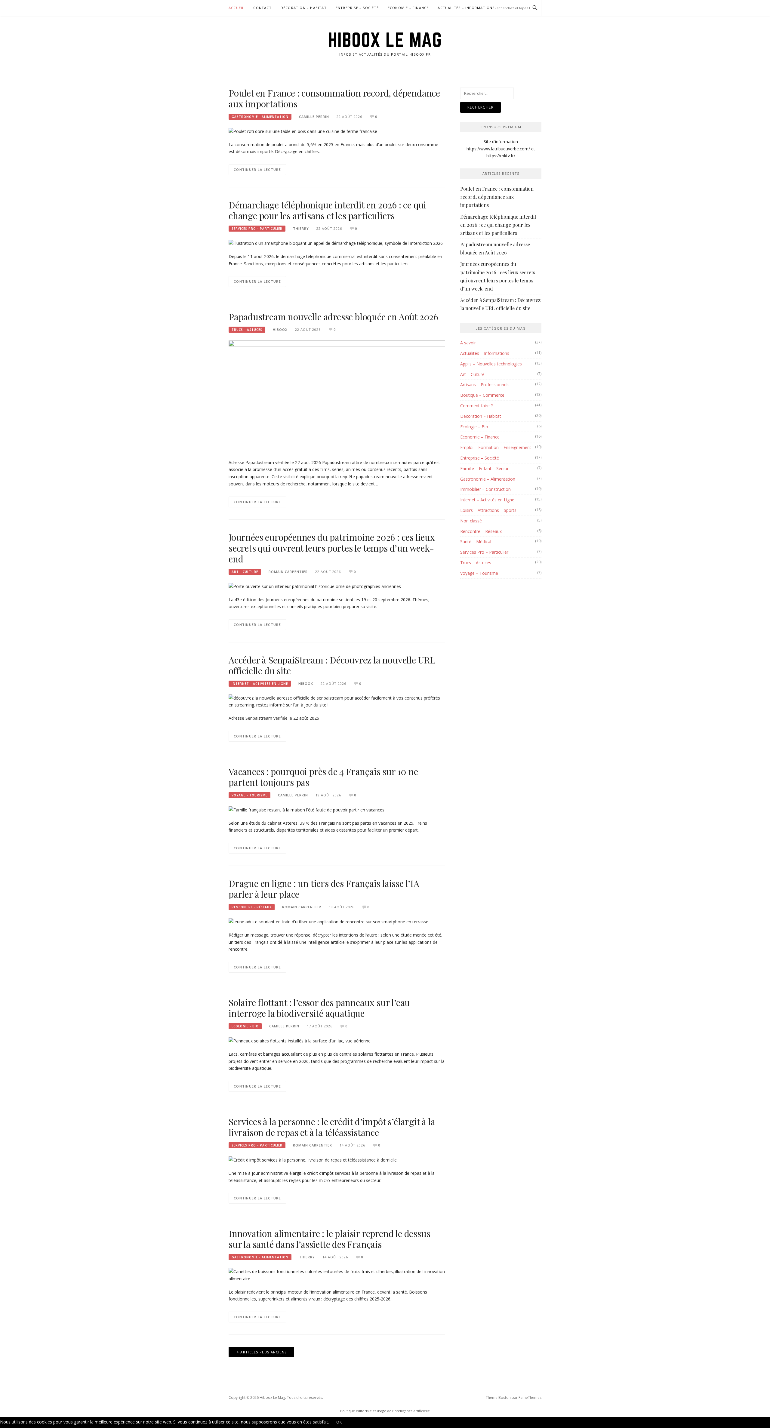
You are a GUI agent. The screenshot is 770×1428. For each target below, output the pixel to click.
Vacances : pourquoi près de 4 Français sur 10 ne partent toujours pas (323, 776)
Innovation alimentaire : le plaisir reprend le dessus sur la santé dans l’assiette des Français (329, 1238)
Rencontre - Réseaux (252, 907)
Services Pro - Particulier (257, 228)
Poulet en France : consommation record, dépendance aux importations (334, 98)
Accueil (236, 7)
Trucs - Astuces (247, 330)
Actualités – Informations (466, 7)
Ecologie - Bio (245, 1026)
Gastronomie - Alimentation (260, 117)
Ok (339, 1422)
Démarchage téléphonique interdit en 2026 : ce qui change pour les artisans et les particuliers (327, 210)
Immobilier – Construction (485, 489)
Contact (262, 7)
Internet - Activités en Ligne (260, 684)
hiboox (280, 329)
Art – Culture (472, 374)
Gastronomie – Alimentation (487, 479)
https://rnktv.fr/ (500, 155)
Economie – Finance (408, 7)
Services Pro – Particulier (484, 552)
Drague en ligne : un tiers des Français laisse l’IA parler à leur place (324, 888)
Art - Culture (245, 572)
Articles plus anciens (263, 1352)
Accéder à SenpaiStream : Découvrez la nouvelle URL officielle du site (332, 665)
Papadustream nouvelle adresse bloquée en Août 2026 (333, 317)
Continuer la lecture (257, 169)
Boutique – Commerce (482, 395)
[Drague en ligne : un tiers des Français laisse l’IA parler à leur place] (328, 921)
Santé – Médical (475, 541)
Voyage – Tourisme (479, 573)
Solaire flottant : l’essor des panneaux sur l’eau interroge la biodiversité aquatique (319, 1007)
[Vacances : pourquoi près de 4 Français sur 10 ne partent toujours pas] (306, 809)
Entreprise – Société (357, 7)
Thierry (301, 228)
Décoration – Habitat (304, 7)
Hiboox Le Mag (385, 40)
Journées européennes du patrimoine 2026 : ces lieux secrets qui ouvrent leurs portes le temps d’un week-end (332, 548)
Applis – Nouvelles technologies (491, 364)
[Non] (357, 1423)
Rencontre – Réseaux (481, 531)
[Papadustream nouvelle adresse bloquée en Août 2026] (337, 396)
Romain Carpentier (288, 571)
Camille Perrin (314, 116)
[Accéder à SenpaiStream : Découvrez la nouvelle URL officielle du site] (337, 701)
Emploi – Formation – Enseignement (495, 447)
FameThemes (530, 1397)
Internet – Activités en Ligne (487, 500)
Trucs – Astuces (475, 562)
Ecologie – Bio (474, 426)
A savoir (468, 343)
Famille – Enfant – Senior (484, 468)
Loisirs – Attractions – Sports (488, 510)
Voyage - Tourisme (249, 795)
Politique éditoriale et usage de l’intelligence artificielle (385, 1410)
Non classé (471, 521)
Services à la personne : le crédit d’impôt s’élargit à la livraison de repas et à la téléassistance (332, 1127)
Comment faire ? (476, 405)
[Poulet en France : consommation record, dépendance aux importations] (303, 131)
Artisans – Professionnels (485, 384)
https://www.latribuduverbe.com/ (498, 149)
